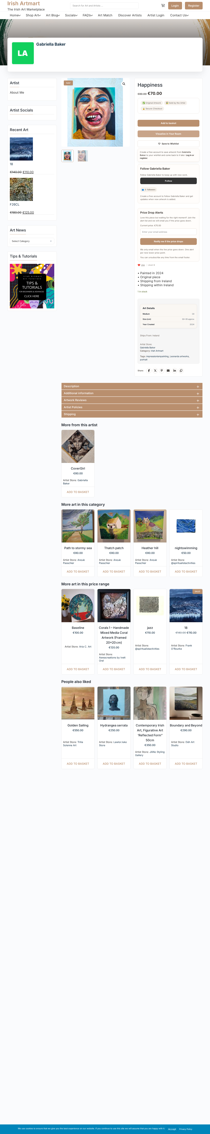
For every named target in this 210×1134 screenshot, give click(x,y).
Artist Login (155, 15)
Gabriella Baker (51, 44)
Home (14, 15)
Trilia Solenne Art (73, 743)
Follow (168, 181)
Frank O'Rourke (181, 647)
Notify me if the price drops (168, 241)
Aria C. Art (85, 646)
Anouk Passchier (74, 561)
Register (193, 5)
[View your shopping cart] (162, 5)
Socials (70, 15)
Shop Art (32, 15)
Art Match (105, 15)
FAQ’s (87, 15)
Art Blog (52, 15)
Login (175, 5)
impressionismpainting (157, 356)
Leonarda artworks (179, 356)
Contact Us (178, 15)
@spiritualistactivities (183, 563)
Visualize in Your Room (168, 133)
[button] (124, 84)
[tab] (132, 386)
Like (143, 265)
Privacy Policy (185, 1129)
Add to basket (168, 123)
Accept (172, 1129)
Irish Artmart (23, 3)
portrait (143, 359)
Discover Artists (130, 15)
